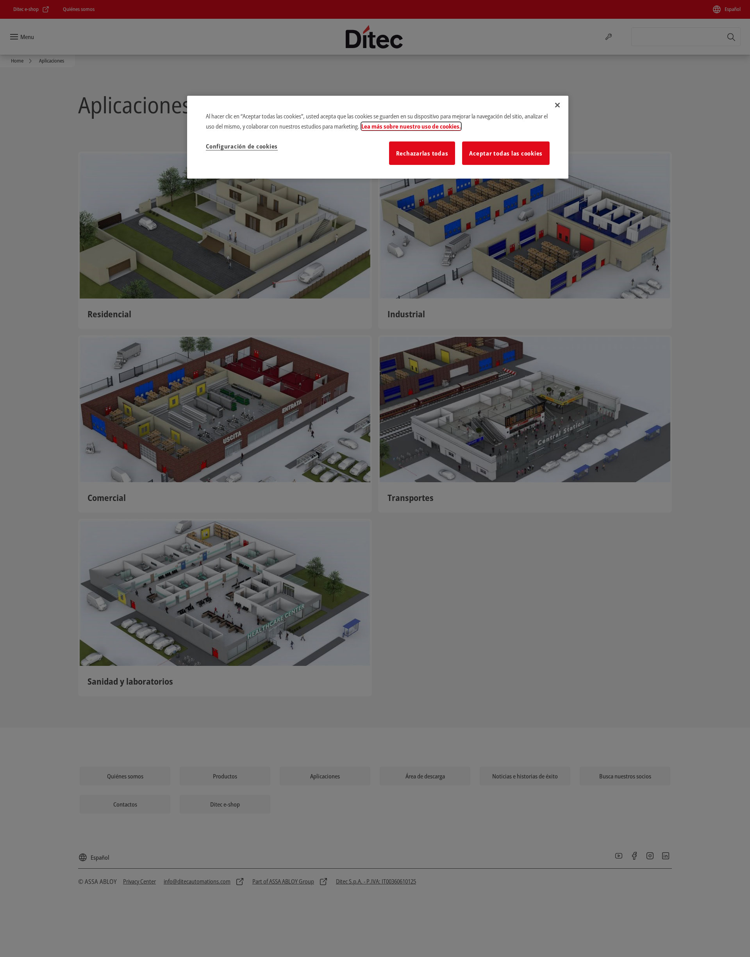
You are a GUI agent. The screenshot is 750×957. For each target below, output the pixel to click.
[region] (377, 137)
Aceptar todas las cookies (506, 153)
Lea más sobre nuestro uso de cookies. (411, 126)
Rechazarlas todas (422, 153)
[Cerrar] (557, 105)
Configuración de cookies (242, 146)
